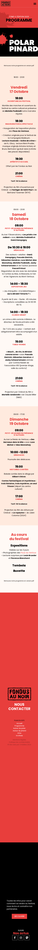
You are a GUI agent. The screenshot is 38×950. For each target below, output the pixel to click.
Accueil (19, 723)
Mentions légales (19, 740)
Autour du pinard (19, 731)
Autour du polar (19, 728)
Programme (19, 726)
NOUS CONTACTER (19, 706)
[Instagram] (20, 937)
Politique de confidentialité (19, 742)
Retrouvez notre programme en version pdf (19, 66)
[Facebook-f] (14, 937)
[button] (35, 4)
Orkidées (23, 744)
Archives (19, 735)
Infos (19, 733)
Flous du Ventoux (28, 552)
